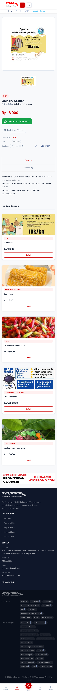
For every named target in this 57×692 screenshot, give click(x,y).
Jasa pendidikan (27, 659)
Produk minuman (27, 651)
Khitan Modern (10, 396)
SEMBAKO (8, 341)
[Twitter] (22, 146)
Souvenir (41, 651)
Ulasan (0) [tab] (28, 167)
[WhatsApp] (17, 146)
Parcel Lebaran (46, 667)
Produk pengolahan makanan (32, 647)
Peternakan (45, 635)
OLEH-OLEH (25, 618)
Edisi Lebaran (10, 444)
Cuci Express (10, 242)
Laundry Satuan (39, 11)
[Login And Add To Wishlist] (53, 217)
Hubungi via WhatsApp (18, 121)
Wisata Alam (26, 623)
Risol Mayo (8, 294)
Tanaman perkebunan (29, 635)
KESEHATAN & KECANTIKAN (14, 392)
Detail (28, 255)
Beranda (7, 518)
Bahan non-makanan (45, 639)
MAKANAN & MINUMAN (13, 290)
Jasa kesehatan (41, 655)
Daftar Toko (9, 536)
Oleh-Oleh (25, 667)
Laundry (16, 141)
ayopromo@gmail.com (11, 568)
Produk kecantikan (44, 663)
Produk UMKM (10, 523)
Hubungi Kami (9, 532)
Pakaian (40, 659)
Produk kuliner (26, 643)
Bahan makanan (27, 639)
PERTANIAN (35, 602)
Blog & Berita (9, 527)
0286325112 (7, 561)
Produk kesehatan (27, 663)
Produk (18, 11)
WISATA (24, 602)
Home (10, 11)
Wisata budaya (40, 623)
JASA (27, 11)
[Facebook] (12, 146)
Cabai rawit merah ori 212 (15, 345)
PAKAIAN (32, 610)
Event (36, 618)
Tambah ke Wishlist (15, 130)
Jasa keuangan (26, 655)
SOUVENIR (47, 606)
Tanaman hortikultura (29, 631)
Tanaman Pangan (27, 627)
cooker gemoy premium (14, 448)
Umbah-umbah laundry (23, 104)
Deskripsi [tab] (28, 160)
